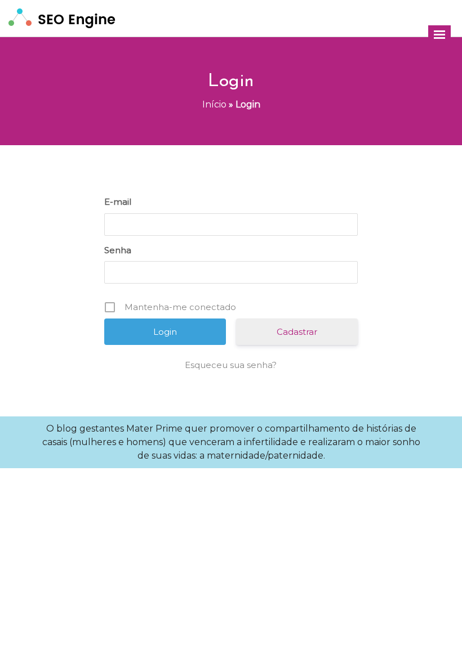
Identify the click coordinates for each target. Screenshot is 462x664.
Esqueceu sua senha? (231, 365)
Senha (117, 250)
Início (214, 104)
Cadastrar (297, 331)
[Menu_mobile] (439, 34)
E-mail (117, 201)
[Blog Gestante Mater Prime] (62, 17)
